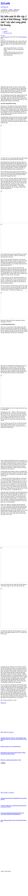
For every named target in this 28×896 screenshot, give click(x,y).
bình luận (24, 37)
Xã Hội (5, 31)
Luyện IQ (4, 9)
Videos (10, 9)
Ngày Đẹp (16, 9)
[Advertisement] (14, 71)
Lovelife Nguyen (5, 37)
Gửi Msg (3, 763)
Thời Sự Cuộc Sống (8, 33)
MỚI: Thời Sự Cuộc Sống (7, 732)
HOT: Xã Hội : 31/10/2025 (7, 792)
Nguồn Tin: (3, 702)
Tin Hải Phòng (4, 28)
